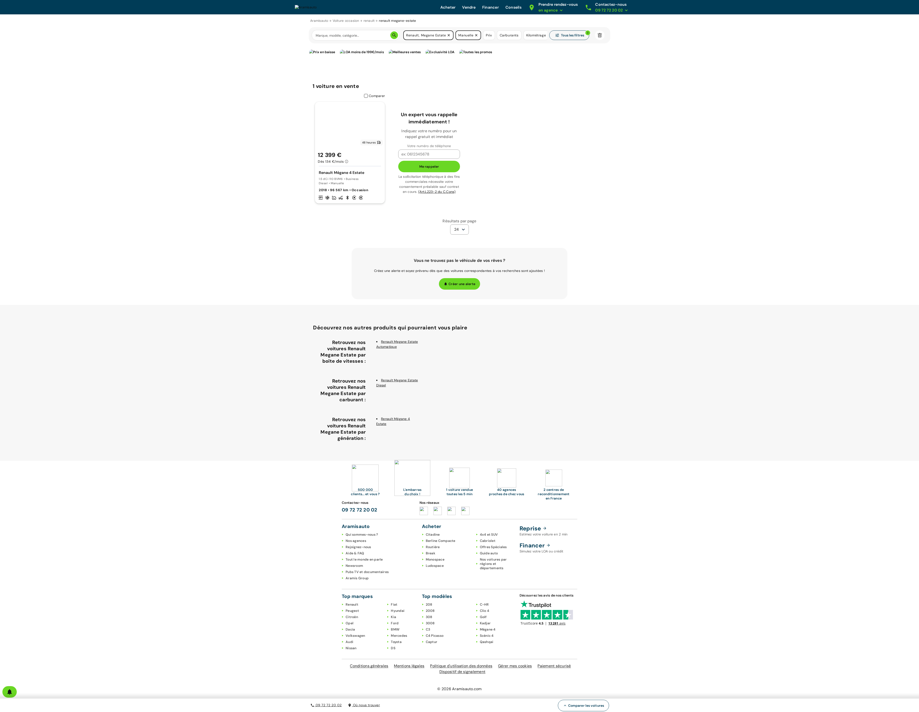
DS (393, 648)
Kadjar (485, 623)
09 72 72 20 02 (328, 705)
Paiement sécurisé (554, 665)
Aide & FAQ (355, 553)
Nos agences (356, 541)
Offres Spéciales (493, 547)
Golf (483, 617)
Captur (431, 642)
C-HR (484, 604)
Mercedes (399, 635)
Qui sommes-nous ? (362, 534)
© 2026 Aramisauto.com (459, 688)
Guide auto (489, 553)
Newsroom (354, 565)
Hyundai (397, 611)
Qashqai (486, 642)
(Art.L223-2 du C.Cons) (437, 191)
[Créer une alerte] (9, 692)
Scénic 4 (487, 635)
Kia (393, 617)
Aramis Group (357, 578)
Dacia (350, 629)
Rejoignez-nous (358, 547)
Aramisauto (319, 20)
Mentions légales (409, 665)
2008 (430, 611)
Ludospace (435, 565)
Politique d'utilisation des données (461, 665)
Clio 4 (484, 611)
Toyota (396, 642)
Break (430, 553)
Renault (352, 604)
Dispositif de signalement (462, 671)
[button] (449, 35)
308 (429, 617)
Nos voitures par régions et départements (493, 563)
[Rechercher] (394, 35)
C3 (428, 629)
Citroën (352, 617)
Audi (349, 642)
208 (429, 604)
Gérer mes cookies (515, 665)
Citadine (433, 534)
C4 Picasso (435, 635)
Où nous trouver (366, 705)
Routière (433, 547)
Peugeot (352, 611)
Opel (349, 623)
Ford (394, 623)
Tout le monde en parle (364, 559)
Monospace (435, 559)
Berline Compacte (440, 541)
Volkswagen (355, 635)
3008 (430, 623)
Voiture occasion (346, 20)
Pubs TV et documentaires (367, 572)
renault (369, 20)
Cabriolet (487, 541)
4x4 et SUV (489, 534)
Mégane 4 (488, 629)
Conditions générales (369, 665)
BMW (395, 629)
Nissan (351, 648)
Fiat (394, 604)
